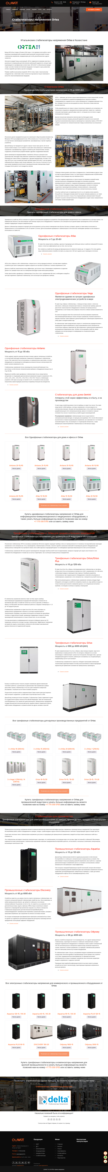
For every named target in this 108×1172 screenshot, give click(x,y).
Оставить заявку (94, 10)
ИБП (37, 1144)
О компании (15, 9)
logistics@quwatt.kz (43, 1165)
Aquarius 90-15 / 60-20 (67, 1014)
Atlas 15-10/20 (66, 496)
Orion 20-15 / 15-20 (91, 779)
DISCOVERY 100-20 (41, 1044)
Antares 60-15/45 (16, 496)
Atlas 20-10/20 (91, 496)
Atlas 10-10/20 (41, 496)
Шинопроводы (40, 1149)
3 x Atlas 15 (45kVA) (41, 749)
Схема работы (61, 1153)
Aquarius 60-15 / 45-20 (41, 1014)
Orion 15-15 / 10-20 (66, 779)
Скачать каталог (47, 254)
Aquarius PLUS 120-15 (91, 1014)
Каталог (28, 9)
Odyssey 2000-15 (91, 1044)
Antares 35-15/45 (66, 465)
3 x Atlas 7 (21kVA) (91, 749)
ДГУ (37, 1146)
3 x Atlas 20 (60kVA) (67, 749)
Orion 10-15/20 (41, 779)
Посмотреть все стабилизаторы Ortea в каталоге (54, 506)
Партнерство (61, 1158)
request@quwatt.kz (97, 4)
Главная (8, 9)
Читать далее (16, 469)
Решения (34, 9)
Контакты (49, 9)
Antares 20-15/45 (16, 465)
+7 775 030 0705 (58, 4)
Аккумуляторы (40, 1153)
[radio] (48, 1119)
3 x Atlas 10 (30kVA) (16, 749)
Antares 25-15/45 (41, 465)
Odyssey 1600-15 (66, 1044)
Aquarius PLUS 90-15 (16, 1044)
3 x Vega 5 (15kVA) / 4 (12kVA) (16, 780)
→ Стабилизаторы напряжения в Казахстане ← (54, 1086)
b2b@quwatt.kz (20, 1165)
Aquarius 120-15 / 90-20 (16, 1014)
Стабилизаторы (41, 1156)
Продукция (22, 9)
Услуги (39, 9)
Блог (44, 9)
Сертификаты (61, 1151)
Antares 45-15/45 (92, 465)
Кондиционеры (40, 1151)
